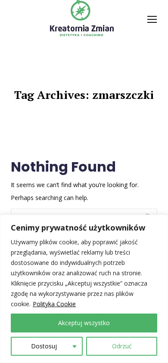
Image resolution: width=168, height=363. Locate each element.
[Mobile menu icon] (152, 19)
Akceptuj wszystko (84, 323)
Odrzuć (122, 346)
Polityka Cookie (54, 304)
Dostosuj (44, 346)
